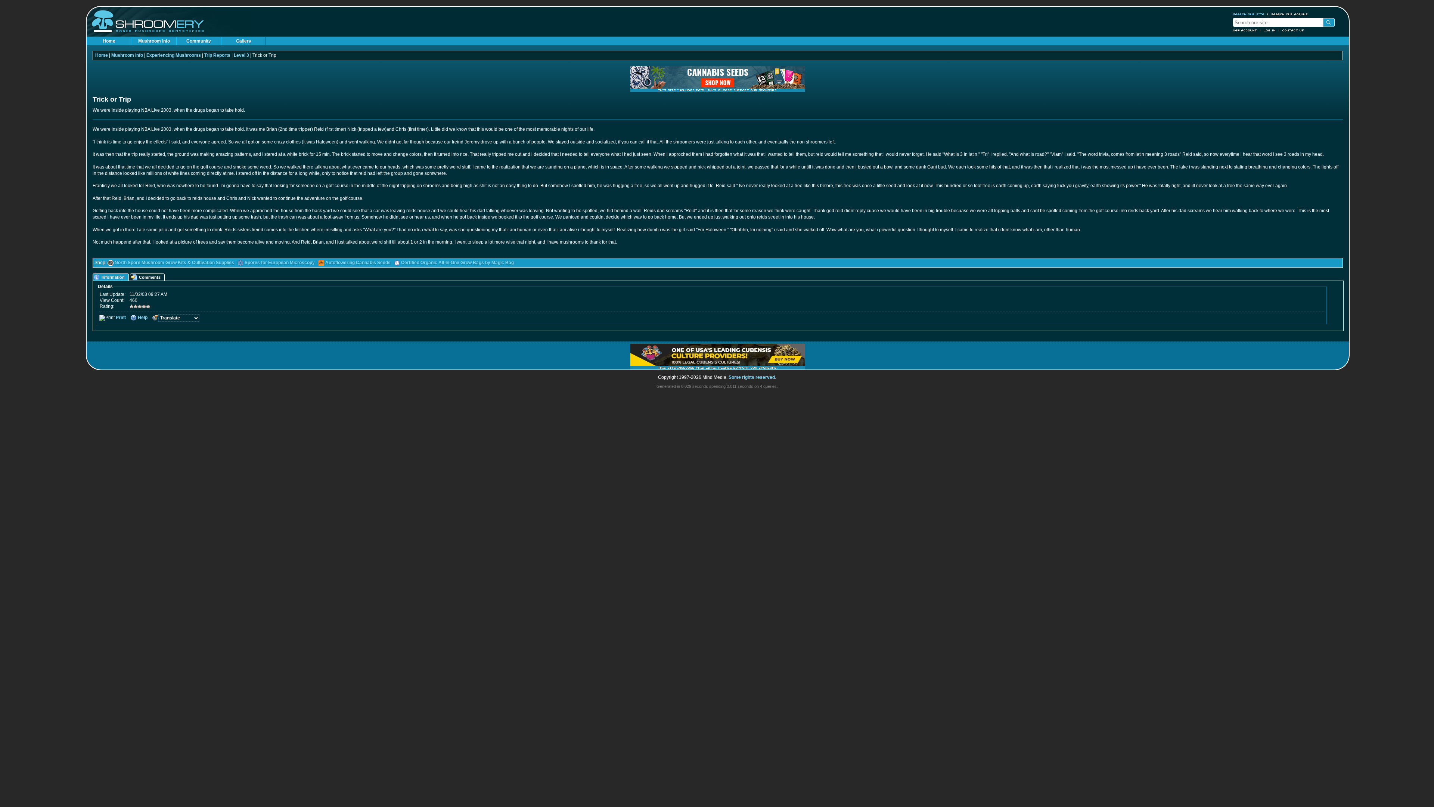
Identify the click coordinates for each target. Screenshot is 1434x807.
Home (109, 41)
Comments (150, 277)
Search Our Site (1248, 14)
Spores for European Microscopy (280, 262)
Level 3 (241, 55)
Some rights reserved (752, 377)
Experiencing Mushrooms (173, 55)
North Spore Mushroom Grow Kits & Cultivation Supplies (174, 262)
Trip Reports (217, 55)
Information (113, 277)
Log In (1270, 30)
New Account (1245, 30)
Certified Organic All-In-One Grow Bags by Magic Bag (457, 262)
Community (198, 41)
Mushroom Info (154, 41)
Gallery (243, 41)
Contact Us (1293, 30)
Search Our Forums (1289, 14)
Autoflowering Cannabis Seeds (358, 262)
